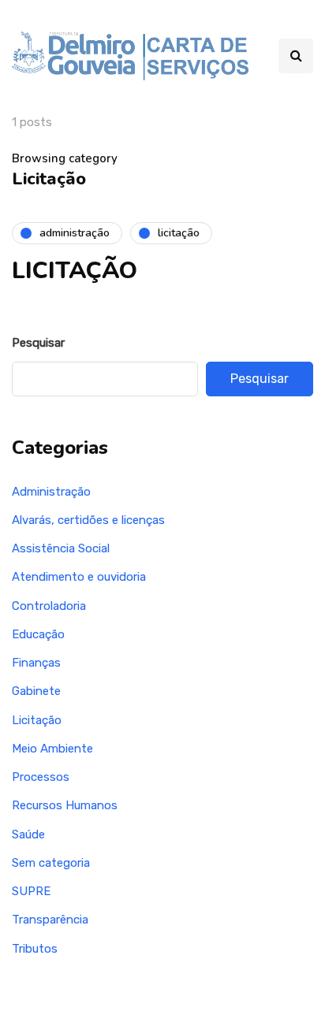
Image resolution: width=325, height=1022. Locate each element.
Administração (51, 492)
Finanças (36, 663)
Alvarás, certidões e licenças (88, 520)
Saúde (28, 834)
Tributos (35, 949)
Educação (38, 634)
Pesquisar (38, 343)
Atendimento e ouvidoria (79, 577)
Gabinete (36, 691)
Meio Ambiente (52, 748)
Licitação (37, 720)
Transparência (50, 919)
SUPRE (31, 891)
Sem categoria (51, 863)
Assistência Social (61, 548)
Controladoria (49, 606)
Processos (40, 777)
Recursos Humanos (65, 805)
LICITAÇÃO (74, 271)
